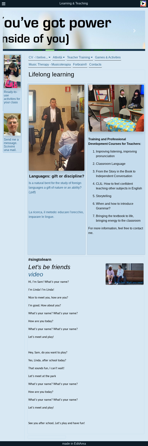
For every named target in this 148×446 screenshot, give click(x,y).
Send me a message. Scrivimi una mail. (11, 145)
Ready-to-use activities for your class (12, 97)
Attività (57, 57)
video (35, 274)
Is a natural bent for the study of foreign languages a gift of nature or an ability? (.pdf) (55, 187)
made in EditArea (74, 443)
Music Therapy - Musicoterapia (50, 64)
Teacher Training (78, 57)
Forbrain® (80, 64)
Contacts (95, 64)
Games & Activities (108, 57)
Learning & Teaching (74, 3)
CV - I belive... (38, 57)
